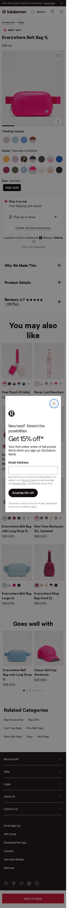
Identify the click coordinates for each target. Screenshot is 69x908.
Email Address (18, 462)
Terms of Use (28, 480)
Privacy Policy (19, 483)
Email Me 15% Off (23, 492)
